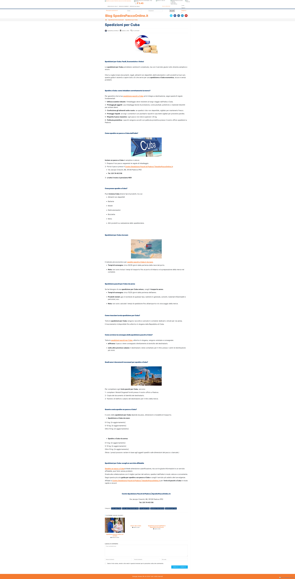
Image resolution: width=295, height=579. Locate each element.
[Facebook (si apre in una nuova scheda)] (175, 15)
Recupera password (112, 10)
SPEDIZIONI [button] (123, 6)
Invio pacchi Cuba (144, 508)
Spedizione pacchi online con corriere (114, 535)
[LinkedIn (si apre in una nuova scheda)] (182, 15)
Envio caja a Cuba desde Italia (130, 508)
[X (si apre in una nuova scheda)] (171, 15)
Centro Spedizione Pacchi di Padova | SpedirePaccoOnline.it (149, 167)
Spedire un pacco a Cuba (114, 469)
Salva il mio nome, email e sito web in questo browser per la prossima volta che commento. (135, 563)
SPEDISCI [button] (112, 6)
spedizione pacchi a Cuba (133, 96)
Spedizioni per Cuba (131, 19)
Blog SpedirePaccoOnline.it (126, 16)
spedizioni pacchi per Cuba (121, 340)
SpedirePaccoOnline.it (113, 30)
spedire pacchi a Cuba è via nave (140, 262)
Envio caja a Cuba (116, 508)
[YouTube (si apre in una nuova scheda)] (186, 15)
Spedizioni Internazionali (157, 508)
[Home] (106, 19)
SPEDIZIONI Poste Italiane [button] (134, 6)
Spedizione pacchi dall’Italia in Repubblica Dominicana (157, 526)
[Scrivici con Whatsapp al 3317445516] (286, 577)
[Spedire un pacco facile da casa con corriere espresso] (118, 1)
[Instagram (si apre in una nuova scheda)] (178, 15)
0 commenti (136, 30)
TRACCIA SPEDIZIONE (166, 6)
